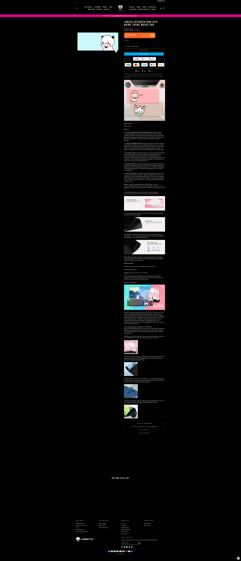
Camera (153, 9)
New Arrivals (89, 7)
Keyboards (97, 7)
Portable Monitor (143, 9)
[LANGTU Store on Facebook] (124, 547)
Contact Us (123, 525)
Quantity (127, 40)
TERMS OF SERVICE (125, 529)
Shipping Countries (80, 523)
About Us (123, 523)
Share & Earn (147, 525)
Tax (77, 527)
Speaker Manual (102, 525)
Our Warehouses (125, 527)
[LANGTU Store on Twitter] (129, 547)
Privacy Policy (124, 531)
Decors (144, 7)
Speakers (99, 9)
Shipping (126, 30)
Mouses (105, 7)
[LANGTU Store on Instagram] (122, 547)
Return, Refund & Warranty (82, 531)
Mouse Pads (91, 9)
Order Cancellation (80, 529)
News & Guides (147, 523)
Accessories (133, 9)
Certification (124, 533)
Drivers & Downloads (103, 527)
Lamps (111, 7)
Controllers (152, 7)
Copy (152, 35)
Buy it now (144, 54)
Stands (138, 7)
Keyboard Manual (103, 523)
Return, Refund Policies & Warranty (145, 426)
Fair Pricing (144, 429)
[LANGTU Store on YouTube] (127, 547)
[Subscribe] (139, 543)
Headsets (106, 9)
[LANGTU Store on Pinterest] (131, 547)
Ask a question (144, 433)
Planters (131, 7)
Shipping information (144, 423)
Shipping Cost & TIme (81, 525)
